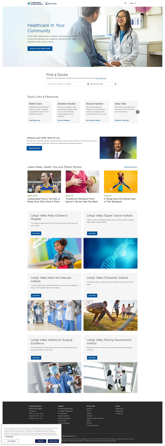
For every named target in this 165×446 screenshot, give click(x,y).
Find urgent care (101, 78)
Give (89, 411)
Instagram (119, 411)
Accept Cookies (53, 441)
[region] (31, 434)
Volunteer (89, 416)
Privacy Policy (62, 420)
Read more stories (130, 167)
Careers (89, 413)
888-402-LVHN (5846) (35, 408)
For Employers (62, 413)
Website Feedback (63, 416)
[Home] (42, 3)
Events (89, 420)
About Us (89, 408)
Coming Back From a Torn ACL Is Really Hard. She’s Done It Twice (44, 200)
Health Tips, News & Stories (95, 418)
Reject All (40, 441)
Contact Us (32, 411)
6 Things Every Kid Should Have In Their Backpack (120, 200)
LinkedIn (119, 414)
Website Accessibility (64, 418)
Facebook (119, 409)
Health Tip (69, 196)
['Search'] (125, 3)
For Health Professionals (65, 411)
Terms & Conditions (64, 423)
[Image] (44, 182)
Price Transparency (92, 425)
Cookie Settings (11, 441)
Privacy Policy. (9, 436)
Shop (89, 423)
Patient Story (33, 196)
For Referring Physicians (65, 408)
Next (138, 112)
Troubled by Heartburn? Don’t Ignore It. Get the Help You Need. (82, 200)
